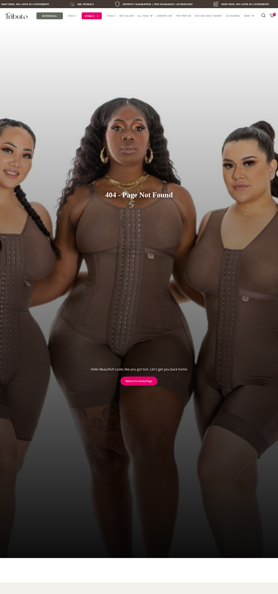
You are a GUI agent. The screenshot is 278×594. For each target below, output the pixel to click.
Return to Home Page (139, 381)
